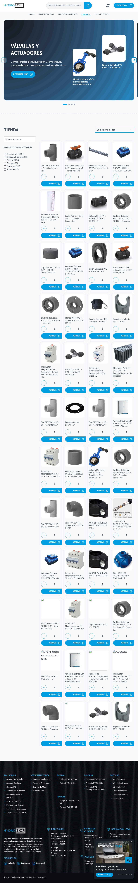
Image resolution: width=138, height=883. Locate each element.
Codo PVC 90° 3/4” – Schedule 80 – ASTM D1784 (74, 525)
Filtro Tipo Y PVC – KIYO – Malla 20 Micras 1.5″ (73, 372)
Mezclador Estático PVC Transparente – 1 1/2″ (98, 168)
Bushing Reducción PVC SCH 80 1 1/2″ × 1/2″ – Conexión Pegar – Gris (122, 474)
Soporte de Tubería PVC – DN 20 (121, 727)
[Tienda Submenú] (89, 14)
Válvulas (114, 783)
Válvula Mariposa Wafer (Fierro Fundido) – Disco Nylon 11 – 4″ (96, 474)
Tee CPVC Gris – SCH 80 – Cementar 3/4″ (98, 423)
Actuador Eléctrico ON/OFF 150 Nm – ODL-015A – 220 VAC (122, 168)
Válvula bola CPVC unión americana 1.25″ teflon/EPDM (122, 270)
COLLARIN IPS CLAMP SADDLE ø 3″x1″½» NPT (121, 576)
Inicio (31, 14)
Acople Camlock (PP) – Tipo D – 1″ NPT (98, 320)
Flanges (61, 804)
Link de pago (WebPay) (89, 870)
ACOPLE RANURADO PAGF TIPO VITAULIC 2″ (98, 576)
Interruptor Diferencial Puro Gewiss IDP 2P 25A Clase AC (97, 372)
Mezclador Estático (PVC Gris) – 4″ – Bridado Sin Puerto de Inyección (122, 372)
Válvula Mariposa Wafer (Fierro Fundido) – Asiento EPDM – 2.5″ (83, 82)
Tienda (84, 14)
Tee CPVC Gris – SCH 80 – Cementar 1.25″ (50, 525)
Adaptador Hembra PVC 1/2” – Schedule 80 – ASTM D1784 (74, 474)
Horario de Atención (89, 837)
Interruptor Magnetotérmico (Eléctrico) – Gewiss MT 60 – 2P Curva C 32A (49, 371)
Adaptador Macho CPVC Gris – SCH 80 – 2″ (74, 728)
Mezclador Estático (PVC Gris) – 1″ (49, 677)
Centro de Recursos (67, 14)
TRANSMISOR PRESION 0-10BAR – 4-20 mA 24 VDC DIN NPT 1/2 (122, 525)
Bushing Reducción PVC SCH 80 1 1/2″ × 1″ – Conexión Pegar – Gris (122, 626)
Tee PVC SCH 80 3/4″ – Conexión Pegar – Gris (50, 168)
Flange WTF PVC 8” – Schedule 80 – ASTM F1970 (74, 320)
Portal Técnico (102, 14)
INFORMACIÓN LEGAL (120, 836)
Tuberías (88, 783)
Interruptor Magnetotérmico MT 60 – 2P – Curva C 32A (74, 626)
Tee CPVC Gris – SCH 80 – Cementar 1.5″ (50, 423)
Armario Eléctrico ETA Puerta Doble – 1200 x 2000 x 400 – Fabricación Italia (74, 677)
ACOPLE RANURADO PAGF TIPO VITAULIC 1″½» (98, 525)
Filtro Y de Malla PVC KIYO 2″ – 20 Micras (112, 66)
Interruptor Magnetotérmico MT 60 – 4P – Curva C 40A (74, 576)
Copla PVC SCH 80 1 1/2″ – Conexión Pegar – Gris (74, 218)
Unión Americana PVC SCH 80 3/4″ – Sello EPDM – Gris (50, 626)
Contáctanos (122, 5)
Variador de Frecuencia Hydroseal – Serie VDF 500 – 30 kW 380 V (98, 677)
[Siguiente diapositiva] (134, 60)
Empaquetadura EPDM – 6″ (72, 423)
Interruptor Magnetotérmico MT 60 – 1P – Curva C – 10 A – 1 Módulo (122, 677)
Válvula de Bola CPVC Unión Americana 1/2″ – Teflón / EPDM (74, 168)
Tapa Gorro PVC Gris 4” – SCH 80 (97, 626)
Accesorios (10, 783)
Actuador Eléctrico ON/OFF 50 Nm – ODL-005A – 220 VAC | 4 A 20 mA (74, 270)
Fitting (61, 783)
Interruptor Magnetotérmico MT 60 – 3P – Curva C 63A (50, 474)
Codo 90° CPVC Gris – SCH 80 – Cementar (50, 727)
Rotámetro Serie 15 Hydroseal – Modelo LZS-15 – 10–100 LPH (50, 218)
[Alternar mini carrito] (108, 5)
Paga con (89, 864)
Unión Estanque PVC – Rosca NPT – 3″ (98, 270)
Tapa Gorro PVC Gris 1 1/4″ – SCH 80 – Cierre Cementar (50, 270)
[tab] (65, 104)
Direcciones (57, 836)
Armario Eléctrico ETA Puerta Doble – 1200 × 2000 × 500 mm (122, 423)
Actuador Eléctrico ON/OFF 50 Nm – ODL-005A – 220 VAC (50, 576)
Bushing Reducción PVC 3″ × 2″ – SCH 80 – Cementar (50, 320)
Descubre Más (20, 74)
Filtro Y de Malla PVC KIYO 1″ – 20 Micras (98, 727)
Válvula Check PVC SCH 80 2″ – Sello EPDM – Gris (97, 218)
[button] (54, 183)
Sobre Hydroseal (46, 14)
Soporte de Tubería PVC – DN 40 (121, 320)
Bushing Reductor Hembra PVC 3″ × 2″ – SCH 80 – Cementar (122, 218)
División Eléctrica (39, 783)
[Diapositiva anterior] (4, 60)
